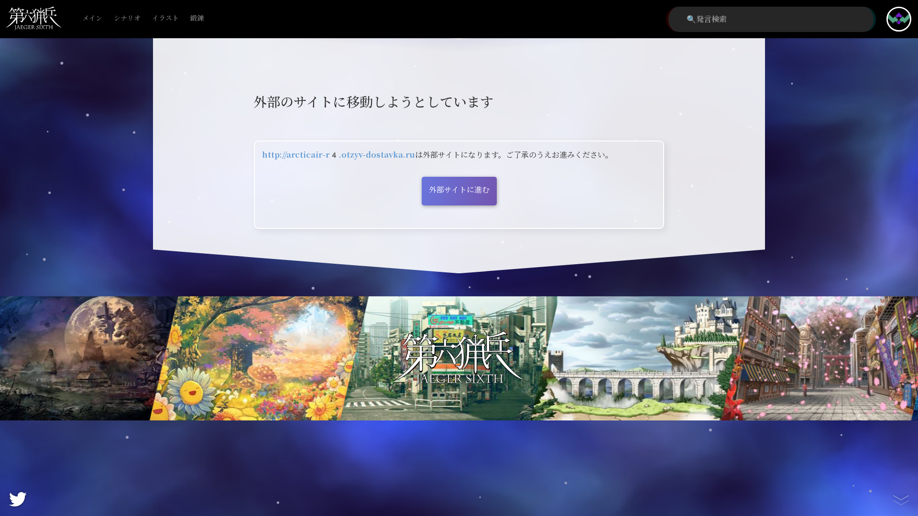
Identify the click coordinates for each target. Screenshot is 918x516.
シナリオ (127, 18)
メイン (92, 18)
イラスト (165, 18)
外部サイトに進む (459, 189)
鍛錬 (197, 18)
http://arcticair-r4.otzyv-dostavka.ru (338, 155)
